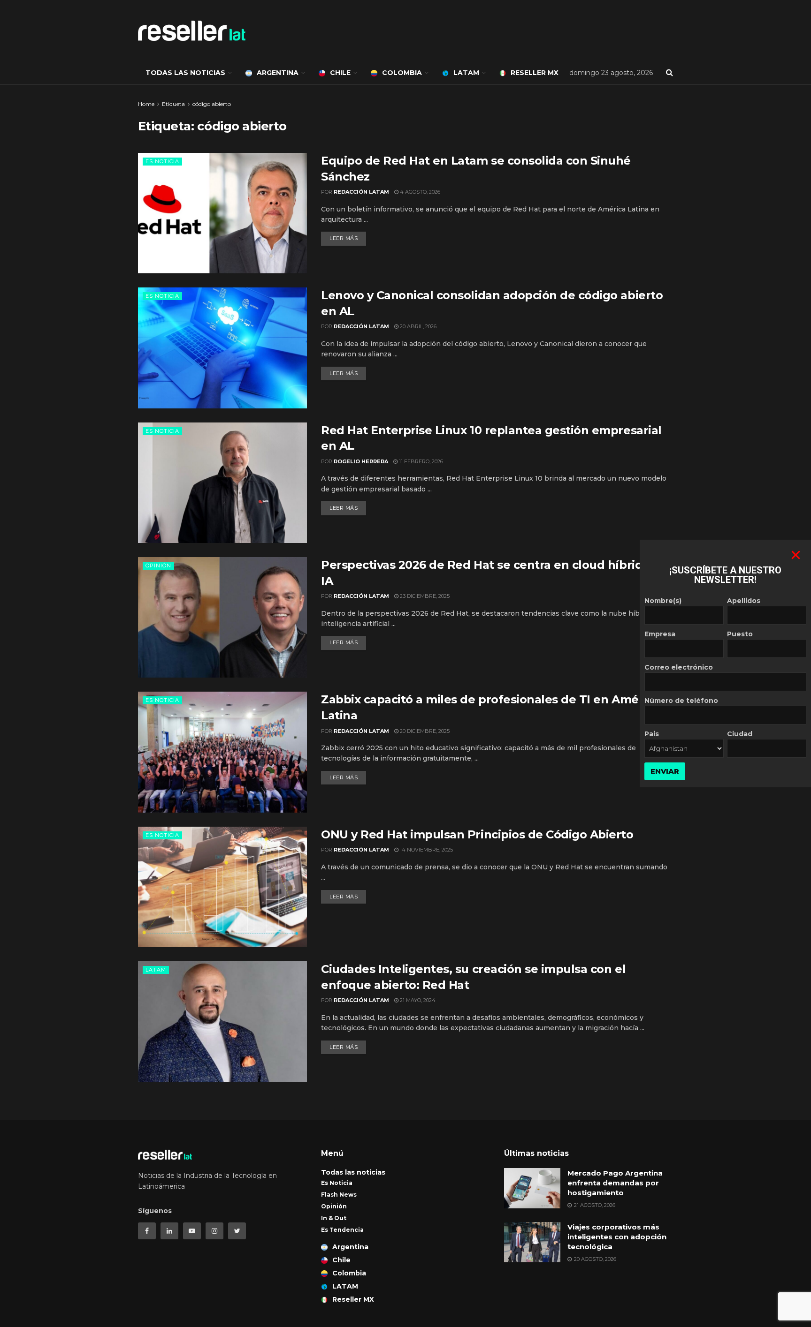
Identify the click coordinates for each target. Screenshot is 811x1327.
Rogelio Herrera (361, 461)
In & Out (333, 1217)
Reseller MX (535, 72)
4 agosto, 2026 (419, 191)
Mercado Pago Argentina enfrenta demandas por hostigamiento (615, 1183)
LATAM (466, 72)
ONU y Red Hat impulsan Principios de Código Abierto (478, 834)
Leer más (343, 238)
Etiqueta (173, 103)
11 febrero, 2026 (420, 461)
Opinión (158, 565)
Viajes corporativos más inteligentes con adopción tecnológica (616, 1236)
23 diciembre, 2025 (424, 596)
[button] (796, 555)
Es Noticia (162, 161)
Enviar (664, 771)
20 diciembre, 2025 (424, 731)
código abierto (211, 103)
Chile (340, 72)
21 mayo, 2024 (417, 1000)
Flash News (339, 1194)
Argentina (277, 72)
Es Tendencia (342, 1229)
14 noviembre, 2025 (425, 849)
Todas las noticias (185, 72)
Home (146, 103)
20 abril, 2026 (417, 326)
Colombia (402, 72)
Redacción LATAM (361, 191)
